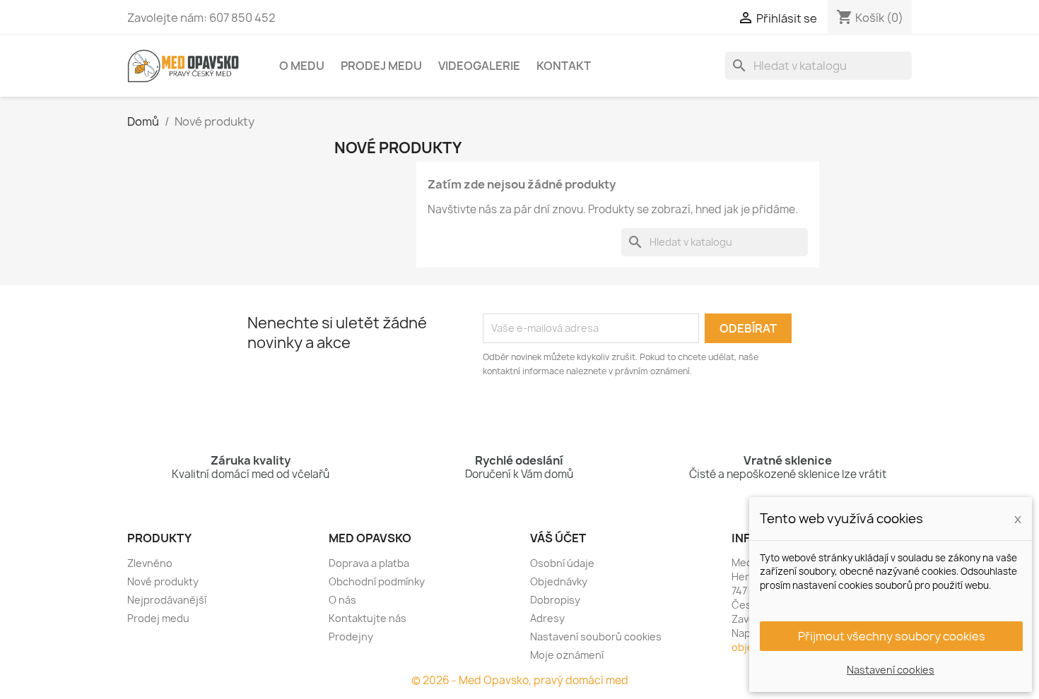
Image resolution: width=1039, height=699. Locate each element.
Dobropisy (555, 600)
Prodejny (351, 636)
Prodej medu (381, 65)
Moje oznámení (567, 655)
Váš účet (558, 538)
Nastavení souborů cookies (596, 636)
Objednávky (558, 581)
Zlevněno (149, 563)
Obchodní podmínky (377, 581)
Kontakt (563, 65)
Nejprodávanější (166, 600)
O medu (301, 65)
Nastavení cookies (890, 669)
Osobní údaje (562, 563)
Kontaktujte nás (367, 618)
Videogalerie (479, 65)
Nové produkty (163, 581)
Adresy (547, 618)
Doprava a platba (369, 563)
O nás (342, 600)
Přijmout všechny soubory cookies (891, 636)
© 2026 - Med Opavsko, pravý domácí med (519, 680)
